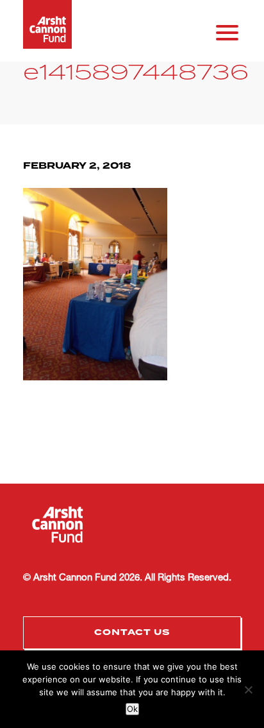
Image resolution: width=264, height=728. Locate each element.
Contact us (132, 632)
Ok (132, 709)
